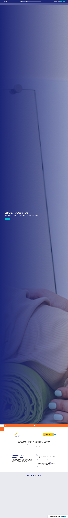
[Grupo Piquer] (5, 1)
